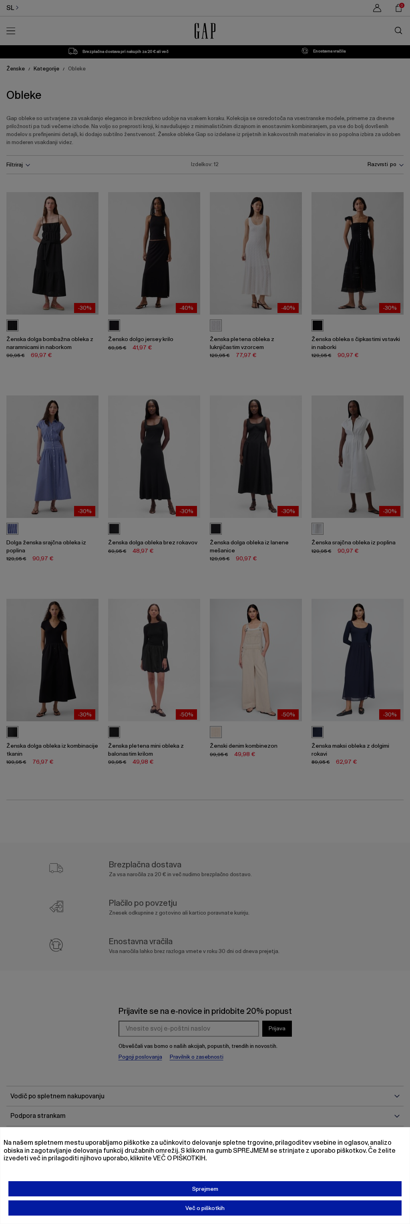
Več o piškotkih (205, 1208)
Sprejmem (205, 1189)
